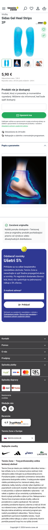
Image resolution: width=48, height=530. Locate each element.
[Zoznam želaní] (31, 8)
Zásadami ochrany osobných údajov (15, 126)
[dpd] (6, 388)
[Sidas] (41, 23)
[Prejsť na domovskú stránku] (12, 9)
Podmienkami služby (11, 314)
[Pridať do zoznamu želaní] (43, 29)
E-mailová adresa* (12, 290)
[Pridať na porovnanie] (43, 35)
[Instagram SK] (11, 408)
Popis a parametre (10, 145)
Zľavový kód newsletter (27, 314)
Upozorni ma (26, 115)
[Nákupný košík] (44, 8)
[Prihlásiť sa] (38, 8)
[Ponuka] (4, 8)
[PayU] (6, 372)
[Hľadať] (25, 8)
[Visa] (15, 372)
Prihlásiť (26, 304)
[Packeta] (15, 388)
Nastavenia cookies (4, 396)
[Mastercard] (25, 372)
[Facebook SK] (4, 408)
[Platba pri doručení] (35, 372)
